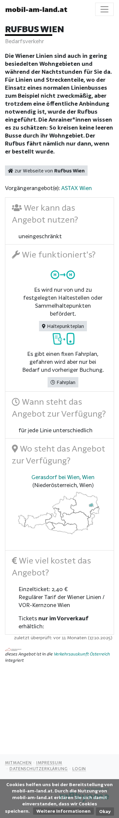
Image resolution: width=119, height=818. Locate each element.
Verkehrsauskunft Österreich (82, 654)
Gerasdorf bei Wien (55, 477)
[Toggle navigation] (104, 9)
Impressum (49, 762)
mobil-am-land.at (36, 9)
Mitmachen (18, 762)
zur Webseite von (49, 170)
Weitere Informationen (63, 811)
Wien (88, 477)
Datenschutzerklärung (39, 768)
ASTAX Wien (76, 188)
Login (79, 768)
